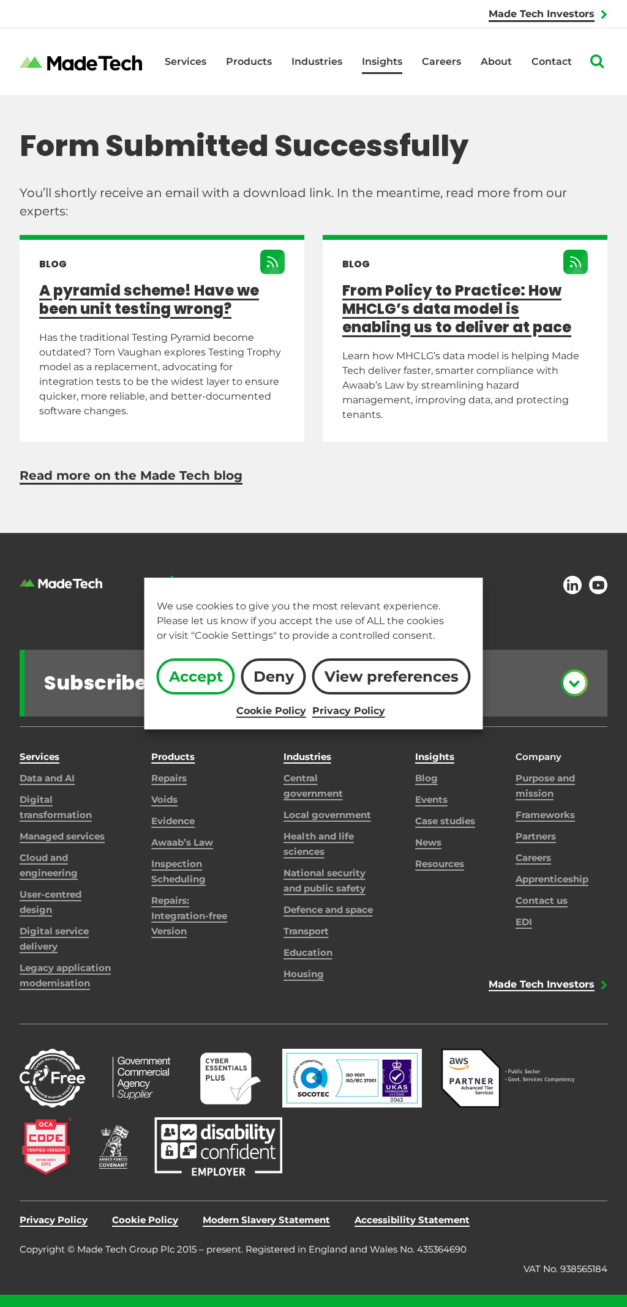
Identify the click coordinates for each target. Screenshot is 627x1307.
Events (431, 799)
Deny (273, 676)
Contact (551, 61)
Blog (426, 778)
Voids (164, 799)
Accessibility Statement (412, 1220)
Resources (439, 863)
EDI (524, 922)
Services (185, 61)
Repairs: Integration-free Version (189, 916)
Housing (303, 974)
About (496, 61)
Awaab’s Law (182, 842)
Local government (327, 815)
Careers (441, 61)
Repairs (169, 778)
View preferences (392, 676)
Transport (306, 931)
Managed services (62, 836)
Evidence (173, 821)
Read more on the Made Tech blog (131, 475)
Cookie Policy (271, 711)
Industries (316, 61)
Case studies (445, 821)
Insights (382, 61)
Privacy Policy (348, 711)
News (428, 842)
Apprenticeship (552, 879)
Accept (196, 676)
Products (249, 61)
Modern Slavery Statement (266, 1220)
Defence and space (328, 909)
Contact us (542, 900)
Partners (536, 836)
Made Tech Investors (542, 14)
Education (307, 952)
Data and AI (47, 778)
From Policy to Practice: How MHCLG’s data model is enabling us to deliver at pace (456, 308)
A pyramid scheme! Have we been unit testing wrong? (149, 299)
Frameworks (545, 815)
